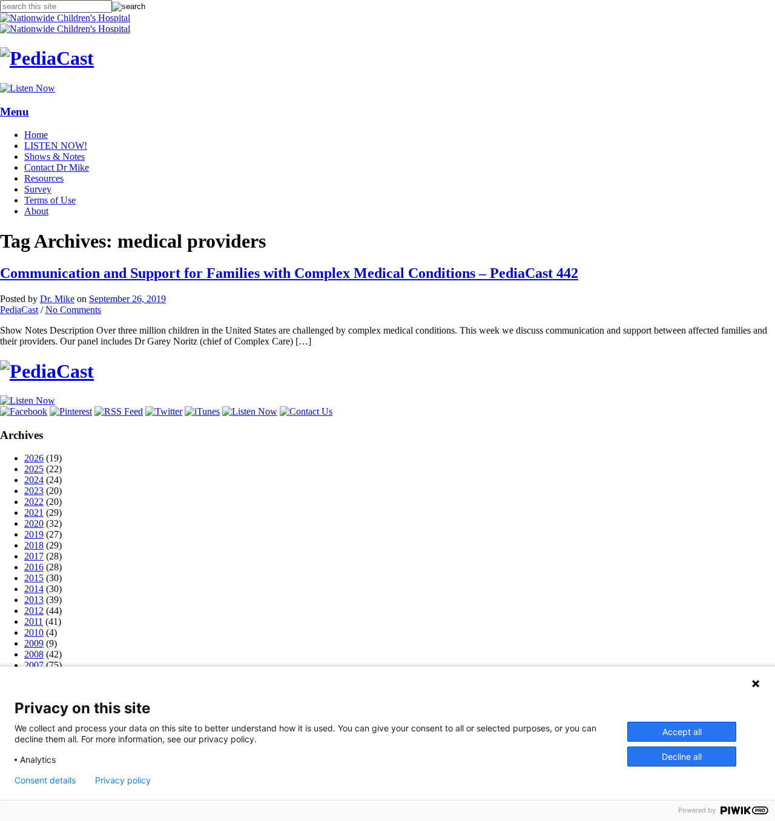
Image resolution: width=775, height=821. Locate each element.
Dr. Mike (57, 299)
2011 (33, 621)
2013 (34, 600)
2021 (34, 512)
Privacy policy (123, 780)
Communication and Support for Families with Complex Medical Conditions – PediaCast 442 (289, 273)
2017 (34, 556)
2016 (34, 567)
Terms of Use (50, 200)
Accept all (682, 732)
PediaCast (19, 310)
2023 (34, 491)
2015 (34, 578)
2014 (34, 589)
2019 (34, 534)
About (36, 211)
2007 (34, 665)
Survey (37, 189)
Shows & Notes (54, 156)
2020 (34, 523)
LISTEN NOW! (55, 145)
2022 (34, 501)
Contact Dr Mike (56, 167)
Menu (14, 111)
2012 (34, 610)
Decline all (682, 756)
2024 (34, 480)
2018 (34, 545)
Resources (44, 178)
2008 (34, 654)
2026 (34, 458)
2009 (34, 643)
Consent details (45, 780)
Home (36, 135)
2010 (34, 632)
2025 (34, 469)
